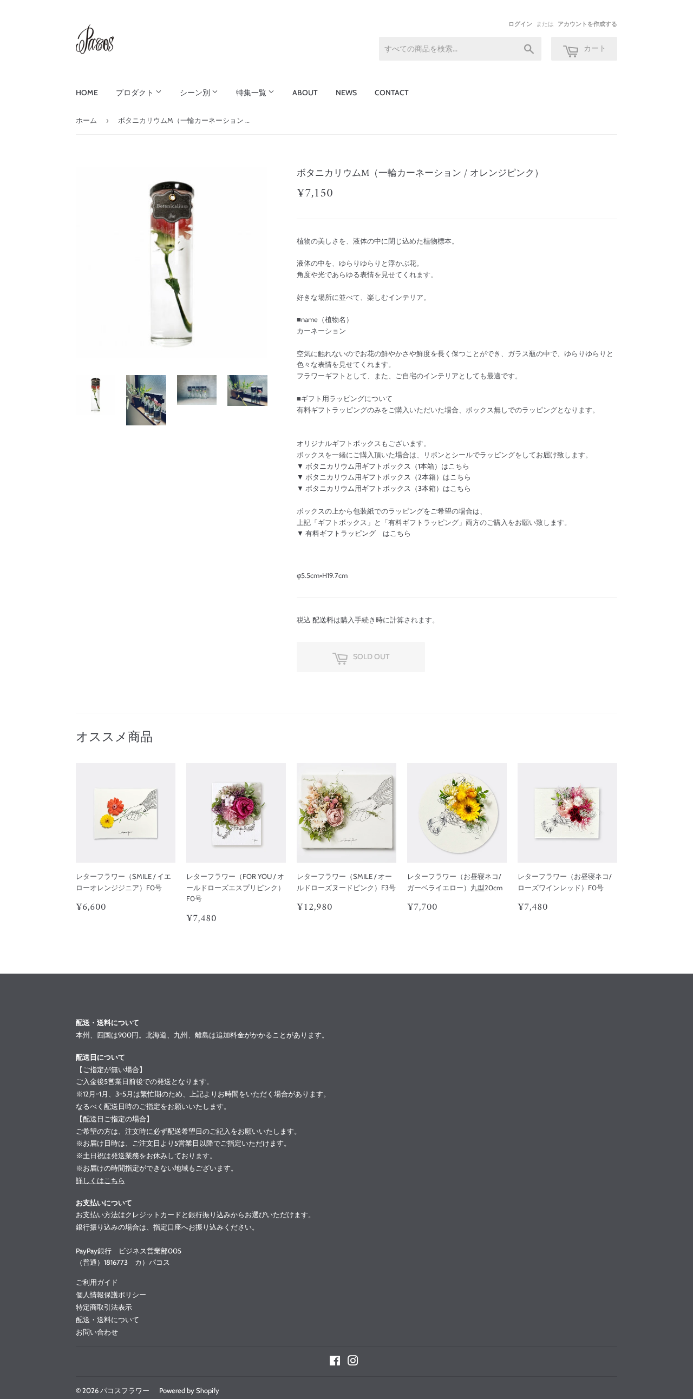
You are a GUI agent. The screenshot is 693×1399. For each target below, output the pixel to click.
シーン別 (196, 92)
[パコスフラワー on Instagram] (353, 1362)
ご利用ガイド (97, 1282)
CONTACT (392, 92)
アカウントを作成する (587, 24)
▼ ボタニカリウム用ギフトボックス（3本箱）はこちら (384, 488)
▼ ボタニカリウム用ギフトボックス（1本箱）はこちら (383, 466)
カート (594, 48)
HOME (87, 92)
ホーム (86, 120)
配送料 (323, 619)
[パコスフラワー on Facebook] (335, 1362)
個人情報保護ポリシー (111, 1294)
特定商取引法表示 (104, 1307)
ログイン (520, 24)
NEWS (346, 92)
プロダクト (135, 92)
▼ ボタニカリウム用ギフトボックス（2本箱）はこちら (384, 476)
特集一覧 (252, 92)
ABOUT (305, 92)
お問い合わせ (97, 1332)
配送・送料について (107, 1319)
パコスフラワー (124, 1390)
